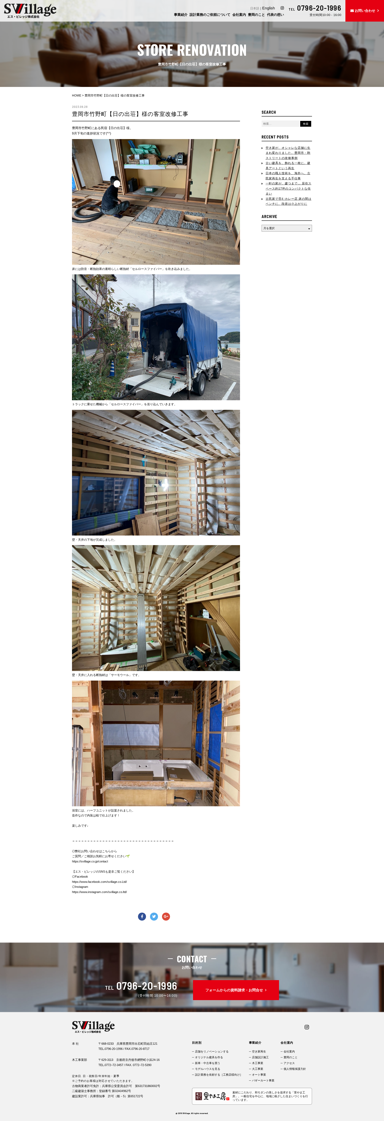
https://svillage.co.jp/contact (90, 861)
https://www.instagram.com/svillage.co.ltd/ (99, 892)
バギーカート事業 (263, 1080)
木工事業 (257, 1063)
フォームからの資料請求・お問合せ (234, 990)
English (268, 8)
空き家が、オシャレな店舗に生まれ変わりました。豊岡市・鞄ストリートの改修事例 (288, 153)
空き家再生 (259, 1051)
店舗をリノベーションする (212, 1051)
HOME (76, 95)
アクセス (289, 1063)
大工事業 (257, 1068)
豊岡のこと (291, 1057)
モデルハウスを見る (207, 1068)
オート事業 (259, 1074)
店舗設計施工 (260, 1057)
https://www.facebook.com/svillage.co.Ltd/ (99, 881)
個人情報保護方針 (295, 1068)
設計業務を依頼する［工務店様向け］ (219, 1074)
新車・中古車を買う (207, 1063)
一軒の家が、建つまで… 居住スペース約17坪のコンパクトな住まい (288, 188)
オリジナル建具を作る (209, 1057)
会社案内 (289, 1051)
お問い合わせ (365, 11)
